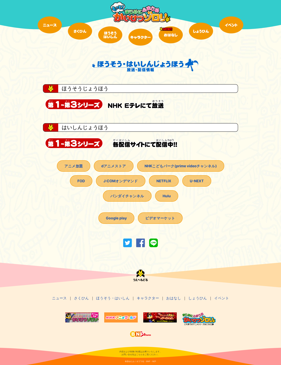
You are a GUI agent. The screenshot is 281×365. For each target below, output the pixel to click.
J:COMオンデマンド (120, 181)
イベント (221, 298)
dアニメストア (113, 166)
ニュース (59, 298)
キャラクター (148, 298)
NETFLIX (163, 181)
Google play (116, 218)
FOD (81, 181)
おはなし (173, 298)
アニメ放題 (73, 166)
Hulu (167, 196)
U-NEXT (197, 181)
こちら (139, 354)
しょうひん (197, 298)
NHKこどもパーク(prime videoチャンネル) (181, 166)
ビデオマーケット (160, 218)
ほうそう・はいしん (113, 298)
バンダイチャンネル (127, 196)
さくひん (81, 298)
